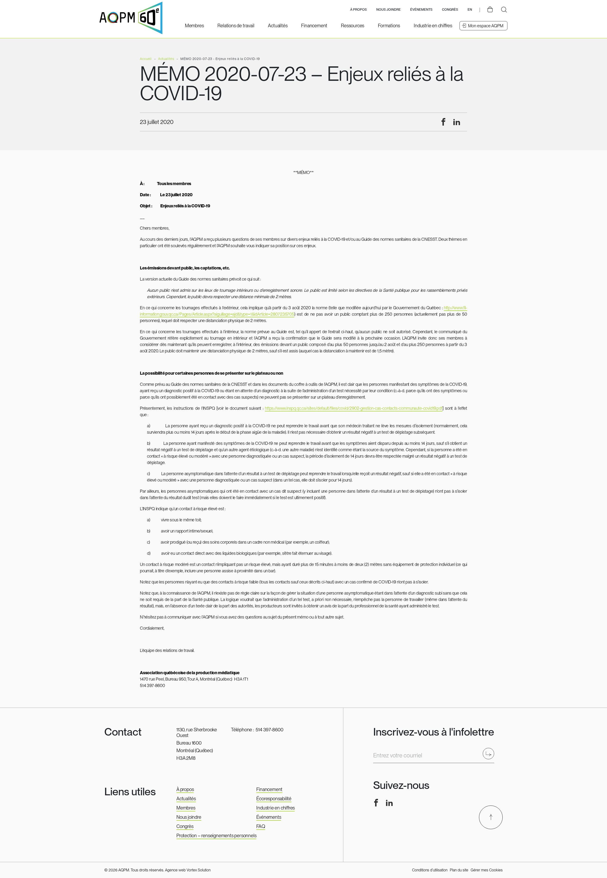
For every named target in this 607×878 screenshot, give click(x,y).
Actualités (186, 798)
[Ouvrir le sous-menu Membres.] (194, 26)
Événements (421, 9)
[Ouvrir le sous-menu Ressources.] (352, 26)
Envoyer (490, 753)
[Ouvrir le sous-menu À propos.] (358, 10)
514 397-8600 (269, 729)
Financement (269, 789)
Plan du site (459, 870)
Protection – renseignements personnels (216, 835)
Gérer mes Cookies (487, 870)
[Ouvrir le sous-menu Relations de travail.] (235, 26)
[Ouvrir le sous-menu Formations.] (389, 26)
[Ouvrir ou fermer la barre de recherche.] (503, 9)
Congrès (184, 826)
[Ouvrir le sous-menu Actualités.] (278, 26)
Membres (185, 808)
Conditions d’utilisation (429, 870)
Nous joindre (388, 9)
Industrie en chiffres (275, 808)
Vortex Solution (199, 870)
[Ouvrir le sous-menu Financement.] (314, 26)
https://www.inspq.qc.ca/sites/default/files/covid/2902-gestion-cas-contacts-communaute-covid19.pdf (353, 408)
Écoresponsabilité (273, 798)
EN (470, 9)
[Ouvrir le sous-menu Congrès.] (450, 10)
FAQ (260, 826)
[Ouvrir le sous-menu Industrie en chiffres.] (433, 26)
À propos (185, 789)
